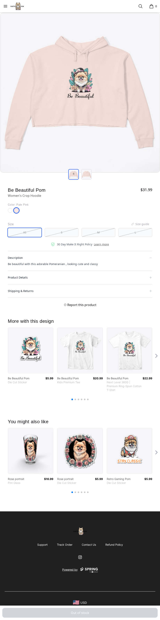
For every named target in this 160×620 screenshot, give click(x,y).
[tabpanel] (80, 93)
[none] (140, 224)
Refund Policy (114, 544)
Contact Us (89, 544)
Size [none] (11, 224)
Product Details (18, 277)
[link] (30, 350)
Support (42, 544)
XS (24, 232)
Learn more (101, 244)
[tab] (73, 174)
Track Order (64, 544)
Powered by (70, 569)
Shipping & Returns (21, 291)
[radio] (25, 232)
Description (15, 258)
